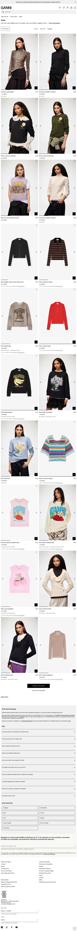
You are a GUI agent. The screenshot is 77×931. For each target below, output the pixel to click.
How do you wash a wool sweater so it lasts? (13, 759)
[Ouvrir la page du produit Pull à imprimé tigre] (19, 316)
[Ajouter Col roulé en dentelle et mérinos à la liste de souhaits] (74, 35)
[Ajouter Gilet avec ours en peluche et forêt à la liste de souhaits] (36, 161)
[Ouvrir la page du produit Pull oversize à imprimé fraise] (57, 512)
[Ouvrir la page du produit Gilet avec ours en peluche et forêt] (19, 188)
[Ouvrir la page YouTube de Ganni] (16, 927)
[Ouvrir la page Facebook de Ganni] (12, 927)
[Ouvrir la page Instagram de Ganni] (2, 927)
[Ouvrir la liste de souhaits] (63, 7)
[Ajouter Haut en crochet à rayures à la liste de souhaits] (74, 422)
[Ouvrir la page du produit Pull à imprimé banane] (19, 382)
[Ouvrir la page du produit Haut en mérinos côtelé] (57, 579)
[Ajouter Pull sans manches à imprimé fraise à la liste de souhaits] (36, 486)
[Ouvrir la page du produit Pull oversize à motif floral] (57, 382)
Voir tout (36, 29)
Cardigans (49, 29)
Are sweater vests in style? (12, 794)
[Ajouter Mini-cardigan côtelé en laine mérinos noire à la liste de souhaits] (36, 225)
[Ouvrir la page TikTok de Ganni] (7, 927)
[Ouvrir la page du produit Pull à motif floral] (19, 448)
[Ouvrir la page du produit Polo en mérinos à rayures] (57, 252)
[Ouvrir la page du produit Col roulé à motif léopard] (19, 62)
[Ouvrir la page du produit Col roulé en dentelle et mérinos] (57, 62)
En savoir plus (20, 286)
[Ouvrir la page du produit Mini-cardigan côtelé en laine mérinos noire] (19, 252)
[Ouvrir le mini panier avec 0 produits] (71, 7)
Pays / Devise (3, 907)
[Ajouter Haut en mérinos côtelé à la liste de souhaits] (74, 552)
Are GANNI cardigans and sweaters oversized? (13, 780)
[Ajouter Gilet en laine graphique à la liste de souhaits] (36, 552)
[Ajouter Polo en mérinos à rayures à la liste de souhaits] (74, 225)
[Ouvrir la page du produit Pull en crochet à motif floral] (19, 126)
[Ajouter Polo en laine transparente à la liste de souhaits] (74, 618)
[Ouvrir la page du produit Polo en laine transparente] (57, 645)
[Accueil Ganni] (6, 7)
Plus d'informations (54, 23)
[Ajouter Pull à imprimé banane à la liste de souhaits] (36, 355)
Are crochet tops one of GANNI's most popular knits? (15, 730)
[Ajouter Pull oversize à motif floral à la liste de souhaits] (74, 355)
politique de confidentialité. (49, 854)
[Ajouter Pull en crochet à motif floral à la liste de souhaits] (36, 99)
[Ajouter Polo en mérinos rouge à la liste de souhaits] (74, 289)
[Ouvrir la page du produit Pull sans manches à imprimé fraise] (19, 512)
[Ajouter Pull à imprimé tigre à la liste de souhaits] (36, 289)
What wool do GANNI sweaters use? (12, 752)
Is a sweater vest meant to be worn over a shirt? (14, 766)
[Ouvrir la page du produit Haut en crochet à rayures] (57, 448)
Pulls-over (42, 29)
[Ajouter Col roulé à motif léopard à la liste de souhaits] (36, 35)
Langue (2, 916)
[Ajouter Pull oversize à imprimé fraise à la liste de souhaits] (74, 486)
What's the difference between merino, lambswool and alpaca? (17, 773)
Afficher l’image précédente (2, 61)
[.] (39, 2)
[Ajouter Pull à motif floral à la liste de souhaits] (36, 422)
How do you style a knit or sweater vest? (12, 738)
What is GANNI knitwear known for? (12, 745)
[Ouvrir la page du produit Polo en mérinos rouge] (57, 316)
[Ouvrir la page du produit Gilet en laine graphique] (19, 579)
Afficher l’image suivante (36, 61)
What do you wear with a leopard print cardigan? (14, 787)
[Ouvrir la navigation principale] (75, 7)
